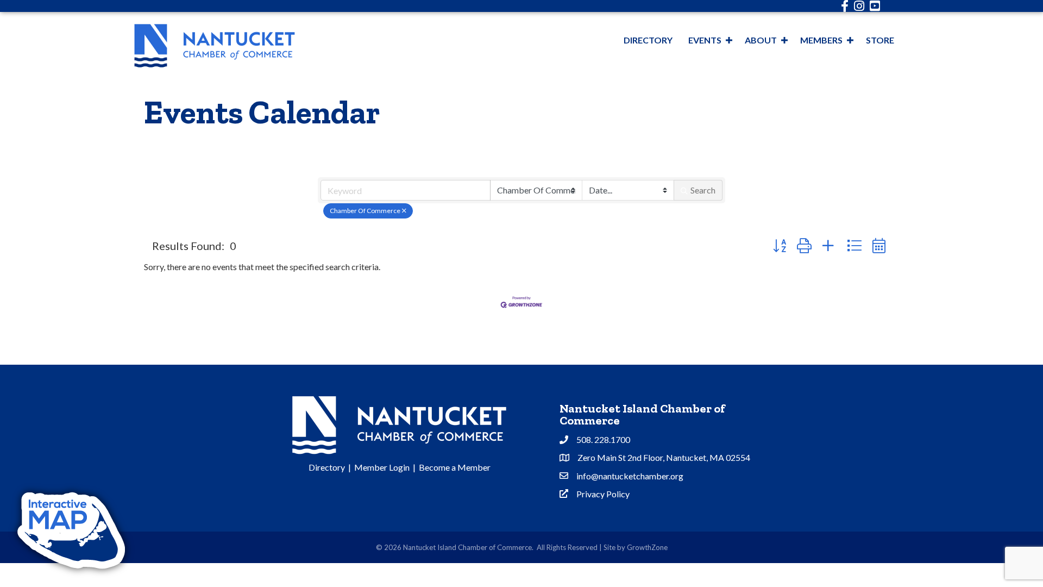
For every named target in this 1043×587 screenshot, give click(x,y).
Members (821, 40)
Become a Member (455, 467)
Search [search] (702, 190)
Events (704, 40)
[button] (779, 245)
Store (880, 40)
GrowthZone (647, 547)
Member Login (382, 467)
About (761, 40)
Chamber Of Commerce (365, 211)
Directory (648, 40)
